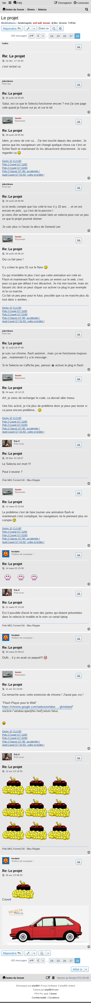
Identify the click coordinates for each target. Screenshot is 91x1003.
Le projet (9, 17)
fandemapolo (25, 23)
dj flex (54, 23)
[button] (31, 36)
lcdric (5, 43)
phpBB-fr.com (51, 989)
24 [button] (51, 36)
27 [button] (70, 36)
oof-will (37, 23)
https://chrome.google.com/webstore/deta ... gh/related (37, 706)
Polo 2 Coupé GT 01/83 (14, 168)
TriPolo (72, 23)
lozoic (46, 23)
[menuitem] (17, 3)
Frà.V (17, 441)
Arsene (63, 23)
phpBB (35, 985)
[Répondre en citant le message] (79, 47)
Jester (54, 993)
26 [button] (64, 36)
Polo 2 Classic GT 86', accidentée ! (21, 171)
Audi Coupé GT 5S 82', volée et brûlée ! (23, 174)
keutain (15, 551)
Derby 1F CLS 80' (11, 161)
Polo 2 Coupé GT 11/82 (14, 164)
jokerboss (7, 81)
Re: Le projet (13, 56)
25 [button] (58, 36)
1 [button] (43, 36)
